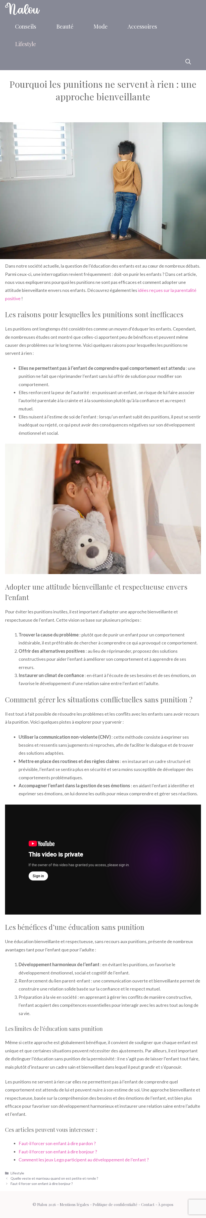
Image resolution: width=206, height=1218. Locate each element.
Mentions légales (74, 1204)
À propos (165, 1204)
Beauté (64, 26)
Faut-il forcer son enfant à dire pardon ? (57, 1143)
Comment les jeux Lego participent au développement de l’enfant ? (84, 1159)
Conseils (25, 26)
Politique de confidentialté (115, 1204)
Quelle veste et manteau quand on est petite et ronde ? (54, 1178)
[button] (188, 61)
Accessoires (142, 26)
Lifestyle (25, 44)
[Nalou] (22, 9)
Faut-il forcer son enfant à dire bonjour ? (58, 1151)
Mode (100, 26)
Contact (147, 1204)
